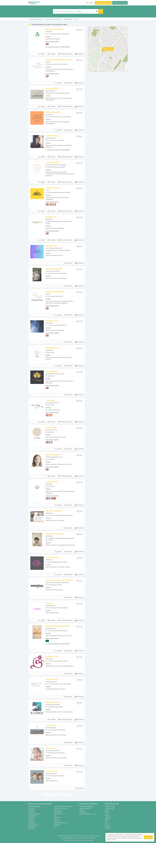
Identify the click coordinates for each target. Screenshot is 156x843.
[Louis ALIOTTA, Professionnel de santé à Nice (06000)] (37, 487)
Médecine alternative (85, 808)
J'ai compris (148, 837)
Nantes (107, 819)
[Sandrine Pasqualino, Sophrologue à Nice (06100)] (37, 516)
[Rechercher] (100, 11)
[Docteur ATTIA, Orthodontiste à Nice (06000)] (37, 777)
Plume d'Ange (51, 725)
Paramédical (82, 812)
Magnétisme (31, 823)
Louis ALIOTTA (52, 482)
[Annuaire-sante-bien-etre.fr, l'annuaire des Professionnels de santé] (34, 2)
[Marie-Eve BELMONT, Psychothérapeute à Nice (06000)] (37, 274)
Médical (81, 810)
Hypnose (30, 819)
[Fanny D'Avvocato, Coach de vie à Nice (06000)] (37, 708)
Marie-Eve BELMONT (54, 269)
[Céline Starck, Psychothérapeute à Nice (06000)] (37, 754)
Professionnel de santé (60, 808)
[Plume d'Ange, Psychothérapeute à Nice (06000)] (37, 731)
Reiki (55, 815)
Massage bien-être (33, 825)
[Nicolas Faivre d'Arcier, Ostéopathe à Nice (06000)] (37, 35)
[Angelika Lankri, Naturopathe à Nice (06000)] (37, 662)
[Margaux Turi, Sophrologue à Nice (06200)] (37, 222)
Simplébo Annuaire (88, 840)
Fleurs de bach (32, 816)
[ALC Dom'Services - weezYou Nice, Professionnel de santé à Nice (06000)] (37, 586)
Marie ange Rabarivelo (55, 534)
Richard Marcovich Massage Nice (59, 60)
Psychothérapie (58, 813)
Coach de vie (31, 812)
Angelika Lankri (52, 656)
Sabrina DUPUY (52, 679)
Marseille (107, 816)
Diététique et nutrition (34, 814)
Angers (107, 810)
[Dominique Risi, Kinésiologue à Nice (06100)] (37, 326)
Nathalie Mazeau (52, 348)
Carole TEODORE (52, 162)
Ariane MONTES (52, 88)
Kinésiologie (31, 821)
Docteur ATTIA (51, 771)
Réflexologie (57, 817)
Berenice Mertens (53, 455)
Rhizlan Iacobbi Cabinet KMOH (58, 626)
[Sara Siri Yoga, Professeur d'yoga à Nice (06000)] (37, 433)
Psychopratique (58, 812)
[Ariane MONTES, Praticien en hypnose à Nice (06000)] (37, 94)
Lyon (106, 814)
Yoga (55, 826)
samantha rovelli (52, 188)
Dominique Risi (52, 321)
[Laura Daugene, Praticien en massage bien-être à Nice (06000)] (37, 377)
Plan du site (81, 835)
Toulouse (107, 828)
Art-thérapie (31, 808)
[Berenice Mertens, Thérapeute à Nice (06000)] (37, 460)
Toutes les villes (110, 806)
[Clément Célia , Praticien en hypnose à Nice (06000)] (37, 251)
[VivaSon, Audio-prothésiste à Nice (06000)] (37, 609)
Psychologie (57, 810)
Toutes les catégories (86, 806)
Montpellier (108, 817)
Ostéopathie (31, 828)
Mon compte (89, 3)
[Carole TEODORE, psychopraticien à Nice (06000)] (37, 168)
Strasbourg (108, 826)
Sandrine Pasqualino (54, 511)
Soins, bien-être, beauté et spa (87, 814)
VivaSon (49, 603)
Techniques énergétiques (61, 823)
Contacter (53, 54)
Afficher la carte (107, 49)
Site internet (80, 54)
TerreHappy (50, 400)
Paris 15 (107, 823)
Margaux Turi (51, 217)
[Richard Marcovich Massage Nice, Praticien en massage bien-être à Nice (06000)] (37, 65)
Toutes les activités (34, 806)
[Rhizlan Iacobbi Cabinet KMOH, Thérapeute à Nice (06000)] (37, 632)
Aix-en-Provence (109, 808)
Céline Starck (51, 748)
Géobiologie (31, 817)
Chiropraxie (31, 810)
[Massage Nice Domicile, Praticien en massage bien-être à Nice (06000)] (37, 297)
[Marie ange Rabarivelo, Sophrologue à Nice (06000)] (37, 539)
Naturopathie (32, 826)
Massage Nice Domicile (55, 292)
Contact (96, 835)
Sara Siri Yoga (51, 427)
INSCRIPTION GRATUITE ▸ (103, 3)
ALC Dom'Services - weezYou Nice (59, 580)
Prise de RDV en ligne (66, 54)
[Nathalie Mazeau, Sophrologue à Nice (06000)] (37, 353)
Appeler (43, 54)
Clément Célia (51, 246)
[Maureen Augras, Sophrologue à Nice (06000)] (37, 563)
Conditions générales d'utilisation (70, 838)
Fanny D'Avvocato (53, 702)
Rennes (107, 825)
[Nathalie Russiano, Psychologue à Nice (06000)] (37, 118)
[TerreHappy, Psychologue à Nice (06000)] (37, 406)
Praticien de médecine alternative (63, 806)
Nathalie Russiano (53, 112)
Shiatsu (56, 819)
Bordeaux (107, 812)
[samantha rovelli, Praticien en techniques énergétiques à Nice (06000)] (37, 193)
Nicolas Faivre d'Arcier (54, 29)
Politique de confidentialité (88, 838)
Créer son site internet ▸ (119, 3)
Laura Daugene (52, 371)
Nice (106, 821)
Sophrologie (57, 821)
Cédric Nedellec (52, 136)
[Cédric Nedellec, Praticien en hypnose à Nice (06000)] (37, 141)
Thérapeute (57, 824)
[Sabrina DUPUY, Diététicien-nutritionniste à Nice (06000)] (37, 685)
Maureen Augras (52, 557)
